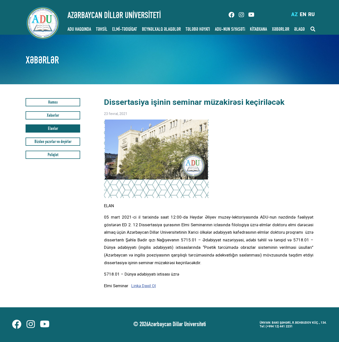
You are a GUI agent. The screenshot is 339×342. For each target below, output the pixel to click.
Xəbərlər (53, 116)
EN (303, 14)
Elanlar (53, 129)
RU (311, 14)
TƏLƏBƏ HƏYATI (198, 29)
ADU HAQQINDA (79, 29)
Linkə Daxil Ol (143, 285)
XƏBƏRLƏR (280, 29)
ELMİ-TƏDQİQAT (124, 29)
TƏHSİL (101, 29)
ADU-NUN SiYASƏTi (230, 29)
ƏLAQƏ (299, 29)
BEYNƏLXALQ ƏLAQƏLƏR (161, 29)
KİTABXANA (258, 29)
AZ (294, 14)
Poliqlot (53, 155)
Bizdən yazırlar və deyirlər (52, 142)
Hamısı (53, 103)
